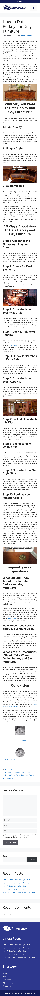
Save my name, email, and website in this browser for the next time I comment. (21, 836)
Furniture (8, 769)
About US (6, 977)
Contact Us (7, 986)
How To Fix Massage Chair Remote (16, 883)
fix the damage (14, 345)
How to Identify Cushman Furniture (18, 772)
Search (5, 856)
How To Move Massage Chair (14, 889)
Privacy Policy (8, 983)
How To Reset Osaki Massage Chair (16, 880)
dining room (12, 619)
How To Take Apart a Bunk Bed (14, 886)
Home (5, 973)
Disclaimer (7, 980)
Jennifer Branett (10, 759)
